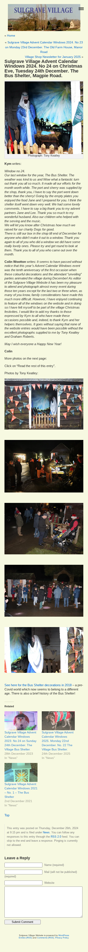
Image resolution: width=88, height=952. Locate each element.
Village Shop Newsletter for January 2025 (53, 56)
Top (6, 815)
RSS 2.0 (56, 836)
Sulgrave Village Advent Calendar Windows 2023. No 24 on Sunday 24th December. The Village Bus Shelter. (20, 741)
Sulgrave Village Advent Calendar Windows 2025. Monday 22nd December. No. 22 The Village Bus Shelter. (58, 741)
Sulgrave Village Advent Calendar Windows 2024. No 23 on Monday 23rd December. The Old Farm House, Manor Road (44, 47)
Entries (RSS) (25, 937)
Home (11, 35)
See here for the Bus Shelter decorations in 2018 (38, 685)
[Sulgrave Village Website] (44, 15)
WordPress (63, 935)
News (46, 832)
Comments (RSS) (45, 937)
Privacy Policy (61, 937)
